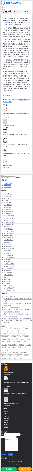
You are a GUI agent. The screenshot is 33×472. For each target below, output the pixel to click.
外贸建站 (29, 344)
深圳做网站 (27, 350)
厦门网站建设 (18, 341)
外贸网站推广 (13, 347)
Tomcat (17, 333)
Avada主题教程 (9, 235)
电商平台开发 (8, 240)
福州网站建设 (24, 352)
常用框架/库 (8, 238)
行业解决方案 (8, 255)
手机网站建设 (12, 350)
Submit (3, 454)
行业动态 (7, 259)
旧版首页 (6, 429)
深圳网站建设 (15, 352)
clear (7, 454)
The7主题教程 (9, 231)
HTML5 (7, 198)
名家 (25, 341)
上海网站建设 (4, 339)
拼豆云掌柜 (7, 279)
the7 (9, 331)
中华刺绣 (7, 270)
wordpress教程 (25, 336)
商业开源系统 (8, 273)
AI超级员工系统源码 (9, 297)
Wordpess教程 (9, 218)
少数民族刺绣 (22, 347)
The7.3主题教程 (9, 233)
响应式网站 (4, 344)
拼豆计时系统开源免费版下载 (10, 125)
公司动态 (8, 194)
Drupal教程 (7, 242)
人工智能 (7, 262)
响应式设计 (8, 209)
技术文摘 (7, 251)
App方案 (7, 196)
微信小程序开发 (9, 266)
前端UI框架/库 (9, 249)
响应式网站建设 (13, 344)
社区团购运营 (8, 286)
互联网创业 (8, 214)
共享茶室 (28, 339)
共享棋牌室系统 (8, 183)
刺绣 (3, 341)
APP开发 (4, 328)
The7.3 (14, 331)
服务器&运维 (9, 246)
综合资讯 (8, 205)
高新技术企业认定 (9, 290)
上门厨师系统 (7, 187)
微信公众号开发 (9, 264)
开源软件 (8, 207)
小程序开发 (6, 416)
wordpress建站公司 (15, 336)
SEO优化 (26, 328)
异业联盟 (7, 277)
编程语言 (8, 200)
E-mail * (22, 434)
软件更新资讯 (9, 257)
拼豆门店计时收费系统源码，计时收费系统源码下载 (15, 144)
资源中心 (6, 427)
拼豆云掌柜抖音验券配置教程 (12, 307)
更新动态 (8, 253)
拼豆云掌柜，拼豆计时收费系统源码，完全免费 (17, 310)
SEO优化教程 (9, 216)
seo (20, 328)
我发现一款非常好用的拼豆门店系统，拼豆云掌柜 (14, 134)
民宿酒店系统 (7, 185)
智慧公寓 (7, 281)
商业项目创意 (8, 275)
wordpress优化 (5, 336)
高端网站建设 (8, 229)
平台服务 (6, 411)
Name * (2, 434)
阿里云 (20, 358)
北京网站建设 (9, 341)
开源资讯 (6, 424)
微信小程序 (4, 350)
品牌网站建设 (8, 227)
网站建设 (10, 355)
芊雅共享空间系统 (9, 288)
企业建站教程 (9, 222)
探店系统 (20, 350)
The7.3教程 (21, 331)
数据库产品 (8, 211)
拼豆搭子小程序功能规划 (10, 316)
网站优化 (4, 355)
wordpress (24, 333)
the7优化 (4, 333)
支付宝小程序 (8, 268)
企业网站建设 (20, 339)
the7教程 (10, 333)
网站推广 (26, 355)
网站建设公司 (18, 355)
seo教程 (3, 331)
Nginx (15, 328)
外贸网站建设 (9, 224)
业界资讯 (11, 95)
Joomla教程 (8, 244)
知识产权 (7, 283)
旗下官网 (6, 422)
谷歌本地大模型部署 (7, 165)
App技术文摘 (8, 220)
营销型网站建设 (5, 358)
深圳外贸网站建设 (5, 352)
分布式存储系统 (10, 24)
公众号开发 (6, 418)
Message (3, 451)
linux (10, 328)
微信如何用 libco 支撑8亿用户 (11, 100)
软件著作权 (14, 358)
